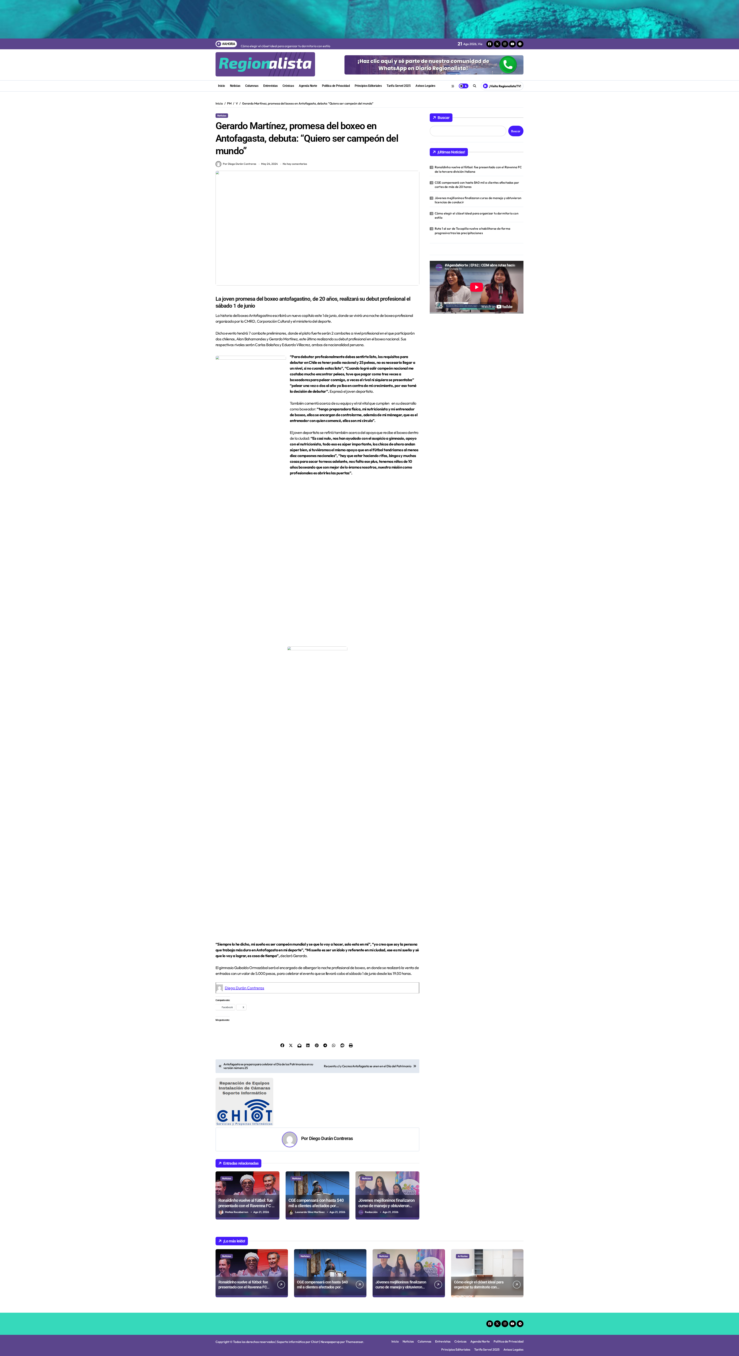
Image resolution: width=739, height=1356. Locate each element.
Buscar (444, 117)
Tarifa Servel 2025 (398, 86)
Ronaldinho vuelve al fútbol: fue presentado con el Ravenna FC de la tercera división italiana (247, 1158)
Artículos (463, 1208)
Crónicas (288, 86)
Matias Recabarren (236, 1164)
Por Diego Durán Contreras (239, 164)
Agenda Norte (308, 86)
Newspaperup (330, 1294)
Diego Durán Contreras (244, 987)
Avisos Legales (425, 86)
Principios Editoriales (368, 86)
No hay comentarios (295, 164)
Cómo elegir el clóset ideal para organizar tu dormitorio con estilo (476, 215)
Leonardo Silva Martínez (310, 1164)
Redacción (371, 1164)
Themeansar (354, 1294)
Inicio (221, 86)
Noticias (235, 86)
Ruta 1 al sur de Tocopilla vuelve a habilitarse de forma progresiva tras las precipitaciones (472, 231)
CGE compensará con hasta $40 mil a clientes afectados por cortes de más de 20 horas (316, 1158)
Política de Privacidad (336, 86)
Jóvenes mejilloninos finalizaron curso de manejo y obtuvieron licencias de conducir (386, 1158)
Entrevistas (270, 86)
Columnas (251, 86)
